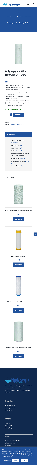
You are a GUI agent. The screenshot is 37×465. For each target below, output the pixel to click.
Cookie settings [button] (7, 460)
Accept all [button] (24, 460)
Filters (13, 17)
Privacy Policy (8, 428)
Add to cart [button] (18, 219)
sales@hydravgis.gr (10, 443)
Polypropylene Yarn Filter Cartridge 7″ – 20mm (18, 210)
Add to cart (18, 115)
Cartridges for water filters (24, 17)
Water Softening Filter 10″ (18, 256)
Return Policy (8, 410)
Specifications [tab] (11, 134)
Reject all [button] (16, 460)
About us (7, 423)
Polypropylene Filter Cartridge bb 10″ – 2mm (18, 347)
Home (7, 17)
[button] (35, 234)
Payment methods (10, 405)
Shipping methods (10, 408)
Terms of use (8, 425)
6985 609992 (8, 445)
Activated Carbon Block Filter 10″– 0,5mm (18, 302)
